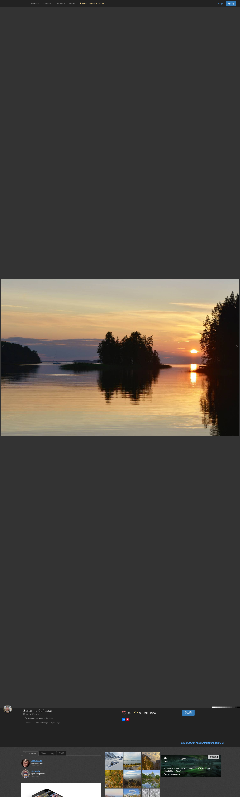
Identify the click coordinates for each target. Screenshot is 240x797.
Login (220, 4)
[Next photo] (237, 346)
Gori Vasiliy (35, 771)
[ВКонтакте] (123, 719)
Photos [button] (34, 3)
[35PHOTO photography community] (15, 3)
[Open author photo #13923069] (151, 761)
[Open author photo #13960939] (132, 761)
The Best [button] (59, 3)
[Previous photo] (3, 346)
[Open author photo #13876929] (114, 779)
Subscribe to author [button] (188, 713)
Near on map (47, 753)
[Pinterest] (127, 719)
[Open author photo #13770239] (132, 779)
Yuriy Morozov (36, 761)
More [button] (71, 3)
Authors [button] (46, 3)
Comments (30, 753)
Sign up (231, 3)
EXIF (61, 753)
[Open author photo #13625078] (151, 779)
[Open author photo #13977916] (114, 761)
